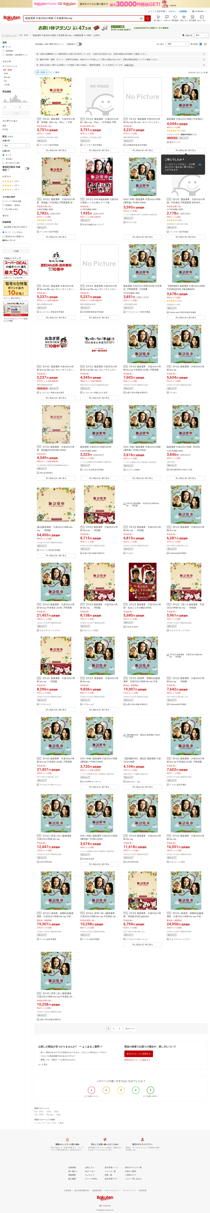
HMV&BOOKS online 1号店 (181, 470)
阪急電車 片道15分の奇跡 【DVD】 (184, 447)
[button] (199, 12)
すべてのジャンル (9, 35)
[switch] (27, 168)
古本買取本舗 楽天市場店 (93, 312)
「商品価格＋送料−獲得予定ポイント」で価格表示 (54, 44)
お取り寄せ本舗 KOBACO (136, 393)
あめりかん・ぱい (133, 782)
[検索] (148, 18)
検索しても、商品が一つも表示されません (58, 1060)
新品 (4, 126)
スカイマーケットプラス (50, 631)
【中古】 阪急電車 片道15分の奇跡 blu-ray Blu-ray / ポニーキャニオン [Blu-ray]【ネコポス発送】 (55, 369)
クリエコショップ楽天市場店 (138, 312)
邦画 (56, 1111)
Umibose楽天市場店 (178, 553)
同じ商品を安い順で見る (56, 150)
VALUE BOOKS (46, 473)
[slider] (2, 102)
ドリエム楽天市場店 (178, 785)
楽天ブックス (175, 142)
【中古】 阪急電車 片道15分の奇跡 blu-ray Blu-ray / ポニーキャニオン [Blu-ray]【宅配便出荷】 (98, 369)
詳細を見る (129, 65)
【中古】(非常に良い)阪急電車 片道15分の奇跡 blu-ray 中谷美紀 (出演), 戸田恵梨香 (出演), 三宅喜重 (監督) (99, 916)
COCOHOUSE (46, 862)
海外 (11, 137)
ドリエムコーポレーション (51, 785)
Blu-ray (50, 1115)
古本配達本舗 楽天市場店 (136, 145)
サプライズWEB (133, 470)
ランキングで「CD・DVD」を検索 (48, 1123)
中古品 (5, 129)
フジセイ (173, 393)
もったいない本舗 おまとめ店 (95, 393)
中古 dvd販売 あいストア (93, 225)
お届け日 (6, 151)
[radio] (3, 47)
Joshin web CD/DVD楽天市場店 (183, 312)
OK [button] (199, 164)
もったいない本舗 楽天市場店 (52, 312)
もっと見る (43, 1064)
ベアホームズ (45, 704)
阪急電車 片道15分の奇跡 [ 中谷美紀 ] (185, 119)
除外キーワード (8, 240)
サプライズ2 (131, 222)
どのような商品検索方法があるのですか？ (58, 1056)
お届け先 (6, 141)
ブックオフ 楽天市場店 (49, 145)
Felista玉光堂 (88, 859)
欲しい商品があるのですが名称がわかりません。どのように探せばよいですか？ (74, 1052)
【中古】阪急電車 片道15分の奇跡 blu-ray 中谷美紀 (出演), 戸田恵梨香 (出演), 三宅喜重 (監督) (142, 369)
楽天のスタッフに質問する (139, 1054)
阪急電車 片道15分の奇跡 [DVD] (95, 447)
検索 (17, 113)
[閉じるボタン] (204, 54)
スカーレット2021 (90, 631)
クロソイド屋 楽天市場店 (50, 550)
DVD (49, 1111)
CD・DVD (38, 1111)
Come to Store (132, 627)
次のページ (130, 1029)
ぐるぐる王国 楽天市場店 (93, 470)
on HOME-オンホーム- (92, 782)
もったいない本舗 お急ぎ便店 (52, 393)
